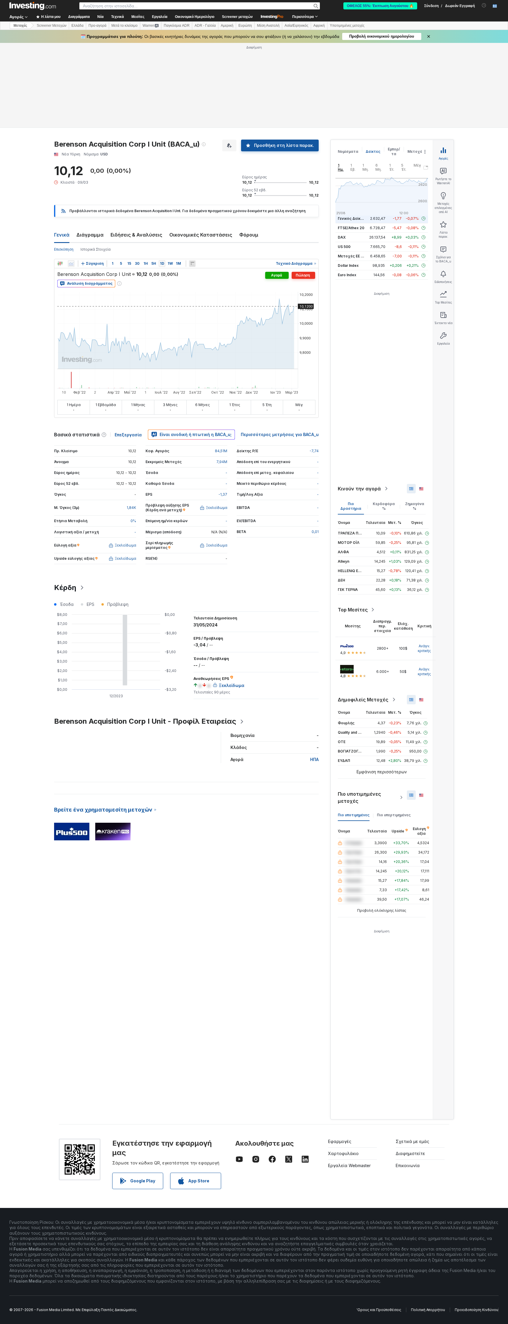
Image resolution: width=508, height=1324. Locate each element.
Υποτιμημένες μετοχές (347, 26)
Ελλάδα (77, 26)
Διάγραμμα (89, 235)
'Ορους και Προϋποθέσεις (379, 1310)
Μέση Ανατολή (268, 26)
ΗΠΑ (314, 759)
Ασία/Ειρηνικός (296, 26)
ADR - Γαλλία (205, 26)
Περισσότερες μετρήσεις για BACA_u (280, 434)
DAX (342, 237)
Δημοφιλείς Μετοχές (363, 700)
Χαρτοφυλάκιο (343, 1153)
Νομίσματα (348, 151)
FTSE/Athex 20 (351, 228)
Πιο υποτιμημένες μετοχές (359, 797)
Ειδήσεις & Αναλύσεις (136, 235)
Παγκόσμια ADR (177, 26)
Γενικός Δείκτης (352, 218)
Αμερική (227, 26)
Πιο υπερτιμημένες (394, 815)
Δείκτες (373, 151)
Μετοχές (416, 151)
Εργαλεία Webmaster (349, 1165)
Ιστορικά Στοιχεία (96, 249)
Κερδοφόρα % (384, 506)
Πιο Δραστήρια (350, 506)
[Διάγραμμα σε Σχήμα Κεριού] (60, 263)
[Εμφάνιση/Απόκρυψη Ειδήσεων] (192, 263)
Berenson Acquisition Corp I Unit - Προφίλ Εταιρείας (145, 721)
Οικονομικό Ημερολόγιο (194, 17)
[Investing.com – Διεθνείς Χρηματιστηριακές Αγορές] (32, 6)
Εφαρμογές (339, 1141)
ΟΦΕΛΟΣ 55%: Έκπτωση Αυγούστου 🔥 (380, 6)
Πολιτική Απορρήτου (428, 1310)
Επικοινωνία (408, 1165)
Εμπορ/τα (394, 151)
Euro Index (347, 275)
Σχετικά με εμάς (412, 1141)
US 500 (344, 246)
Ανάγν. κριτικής (424, 648)
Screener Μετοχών (51, 26)
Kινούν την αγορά (359, 489)
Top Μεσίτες (353, 610)
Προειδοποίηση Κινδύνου (476, 1310)
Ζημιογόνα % (414, 506)
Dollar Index (348, 265)
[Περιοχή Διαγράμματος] (71, 263)
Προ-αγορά (97, 26)
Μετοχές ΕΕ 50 (351, 256)
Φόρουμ (248, 235)
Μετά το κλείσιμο (124, 26)
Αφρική (319, 26)
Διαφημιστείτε (410, 1153)
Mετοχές (20, 26)
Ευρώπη (245, 26)
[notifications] (484, 5)
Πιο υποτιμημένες (354, 815)
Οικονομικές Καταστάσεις (200, 235)
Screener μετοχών (237, 17)
